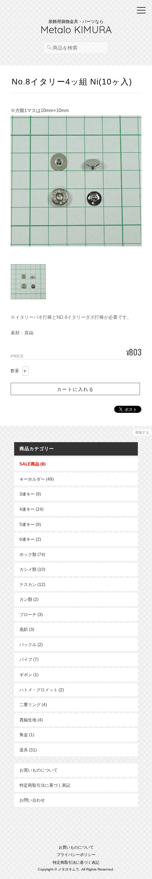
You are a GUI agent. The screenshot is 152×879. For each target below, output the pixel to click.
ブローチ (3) (31, 614)
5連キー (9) (30, 524)
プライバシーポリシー (76, 854)
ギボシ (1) (29, 674)
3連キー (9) (30, 494)
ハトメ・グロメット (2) (41, 689)
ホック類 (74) (32, 554)
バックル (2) (31, 644)
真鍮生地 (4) (31, 719)
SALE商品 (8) (32, 464)
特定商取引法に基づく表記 (44, 785)
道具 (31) (28, 750)
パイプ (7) (29, 659)
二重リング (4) (33, 704)
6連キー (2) (30, 539)
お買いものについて (38, 770)
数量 (15, 370)
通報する (142, 432)
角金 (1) (26, 734)
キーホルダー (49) (36, 479)
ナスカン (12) (32, 584)
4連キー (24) (31, 509)
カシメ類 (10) (32, 569)
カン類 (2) (29, 599)
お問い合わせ (32, 800)
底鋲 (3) (26, 629)
